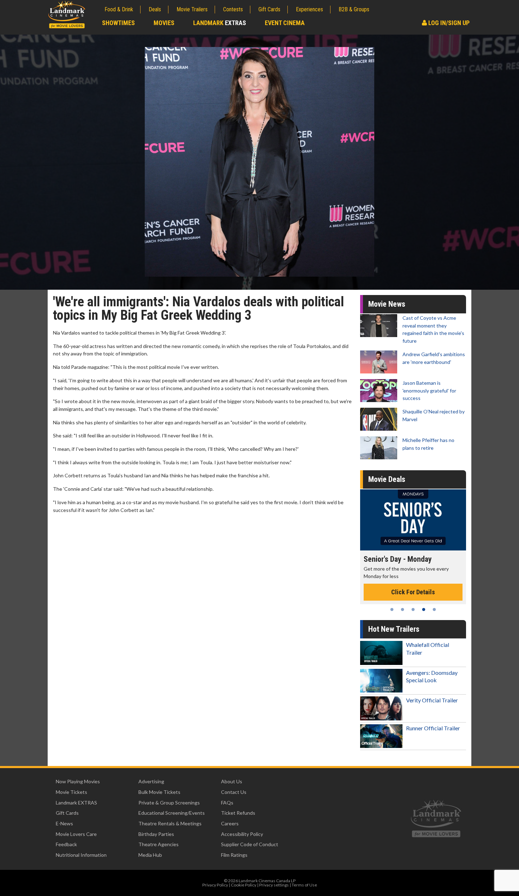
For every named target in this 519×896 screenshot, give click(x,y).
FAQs (227, 803)
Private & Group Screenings (169, 803)
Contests (233, 9)
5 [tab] (434, 609)
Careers (230, 823)
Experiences (309, 9)
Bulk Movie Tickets (159, 792)
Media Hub (150, 855)
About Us (231, 781)
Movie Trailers (192, 9)
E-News (64, 823)
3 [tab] (413, 609)
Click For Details (415, 584)
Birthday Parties (156, 834)
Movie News (386, 304)
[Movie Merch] (415, 519)
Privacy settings (274, 885)
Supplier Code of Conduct (249, 844)
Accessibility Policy (242, 834)
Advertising (151, 781)
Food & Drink (119, 9)
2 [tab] (402, 609)
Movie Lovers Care (76, 834)
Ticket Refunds (238, 813)
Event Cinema (285, 22)
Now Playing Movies (78, 781)
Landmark (219, 22)
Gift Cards (269, 9)
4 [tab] (423, 609)
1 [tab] (391, 609)
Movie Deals (386, 479)
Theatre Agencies (158, 844)
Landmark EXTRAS (76, 803)
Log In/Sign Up (448, 22)
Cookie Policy (243, 885)
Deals (155, 9)
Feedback (66, 844)
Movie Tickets (71, 792)
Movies (164, 22)
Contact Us (233, 792)
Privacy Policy (215, 885)
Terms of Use (304, 885)
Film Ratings (234, 855)
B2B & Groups (354, 9)
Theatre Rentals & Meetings (170, 823)
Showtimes (118, 22)
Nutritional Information (81, 855)
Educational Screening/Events (171, 813)
